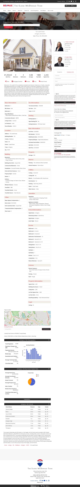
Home (5, 445)
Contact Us (59, 72)
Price (55, 138)
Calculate (65, 151)
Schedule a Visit (70, 72)
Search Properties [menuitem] (34, 10)
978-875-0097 (69, 43)
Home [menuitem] (4, 10)
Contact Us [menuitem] (26, 10)
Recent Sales (68, 47)
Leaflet (40, 325)
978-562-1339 (40, 476)
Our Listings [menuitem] (42, 10)
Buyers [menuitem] (14, 10)
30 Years (63, 135)
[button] (8, 27)
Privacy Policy (73, 99)
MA (13, 445)
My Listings (67, 45)
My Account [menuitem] (50, 10)
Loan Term (56, 135)
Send (65, 102)
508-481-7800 (33, 476)
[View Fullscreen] (6, 317)
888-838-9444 (20, 1)
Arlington (23, 445)
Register (69, 5)
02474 (27, 445)
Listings (10, 445)
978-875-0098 (69, 59)
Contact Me (67, 49)
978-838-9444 (47, 476)
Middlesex (17, 445)
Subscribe (65, 128)
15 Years (68, 135)
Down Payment (57, 142)
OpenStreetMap (44, 325)
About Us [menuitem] (20, 10)
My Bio (66, 51)
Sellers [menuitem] (9, 10)
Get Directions (46, 329)
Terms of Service (61, 105)
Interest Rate (57, 146)
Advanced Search (58, 25)
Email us (25, 1)
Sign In (74, 5)
